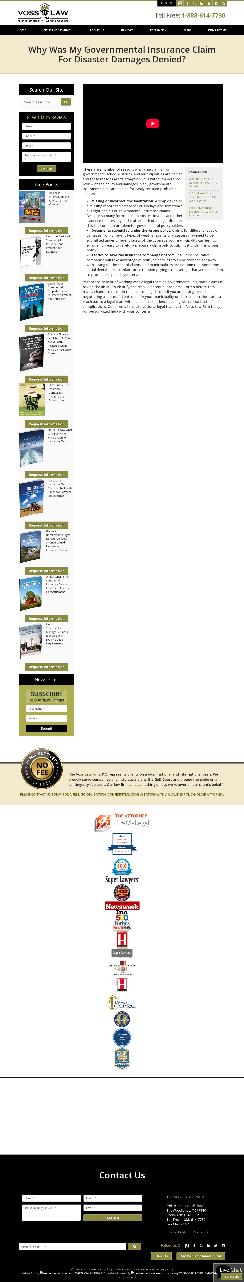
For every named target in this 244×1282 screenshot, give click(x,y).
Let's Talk (232, 1276)
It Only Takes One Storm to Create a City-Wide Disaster (203, 197)
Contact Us (217, 30)
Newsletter (46, 679)
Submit (46, 728)
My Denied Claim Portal (201, 1256)
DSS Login (130, 1277)
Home (21, 30)
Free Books (46, 184)
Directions (199, 1232)
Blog (187, 30)
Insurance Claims (57, 30)
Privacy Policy (165, 1269)
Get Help (46, 169)
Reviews (127, 30)
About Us (97, 30)
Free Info (157, 30)
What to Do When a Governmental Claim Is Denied (203, 182)
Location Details (176, 1232)
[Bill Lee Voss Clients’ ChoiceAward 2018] (122, 854)
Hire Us (166, 3)
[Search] (223, 3)
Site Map (116, 1277)
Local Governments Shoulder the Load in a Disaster (203, 211)
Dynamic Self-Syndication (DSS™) (200, 1273)
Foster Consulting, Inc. (90, 1273)
